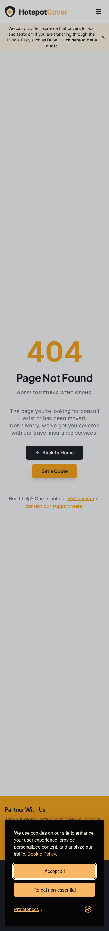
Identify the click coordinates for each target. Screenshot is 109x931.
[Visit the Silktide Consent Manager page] (88, 909)
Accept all (54, 871)
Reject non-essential (54, 889)
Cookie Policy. (42, 853)
